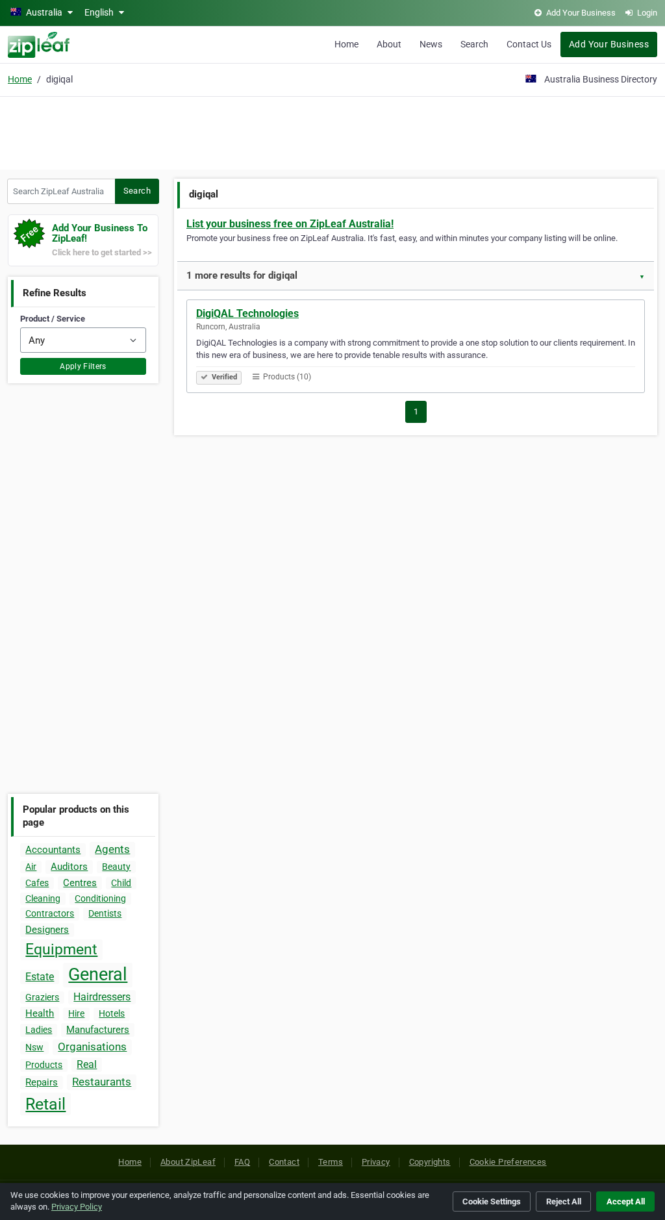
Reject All (563, 1201)
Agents (112, 849)
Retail (45, 1104)
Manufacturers (97, 1030)
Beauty (116, 866)
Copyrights (430, 1162)
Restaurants (101, 1081)
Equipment (61, 949)
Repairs (41, 1082)
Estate (39, 977)
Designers (47, 929)
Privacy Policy (76, 1207)
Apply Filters (83, 366)
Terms (330, 1162)
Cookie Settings (491, 1201)
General (97, 974)
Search (474, 44)
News (431, 44)
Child (121, 883)
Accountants (53, 850)
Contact (284, 1162)
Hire (76, 1013)
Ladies (38, 1029)
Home (346, 44)
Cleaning (42, 898)
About (389, 44)
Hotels (112, 1013)
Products (43, 1065)
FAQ (242, 1162)
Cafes (37, 883)
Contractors (49, 913)
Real (87, 1064)
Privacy (376, 1162)
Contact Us (529, 44)
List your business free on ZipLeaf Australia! (290, 224)
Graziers (42, 997)
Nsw (34, 1047)
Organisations (92, 1046)
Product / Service (52, 319)
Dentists (104, 913)
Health (39, 1013)
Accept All (626, 1201)
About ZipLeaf (188, 1162)
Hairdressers (102, 997)
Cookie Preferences (508, 1162)
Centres (80, 883)
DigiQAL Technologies (247, 313)
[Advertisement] (332, 131)
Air (30, 866)
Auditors (69, 866)
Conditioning (100, 898)
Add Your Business (609, 44)
